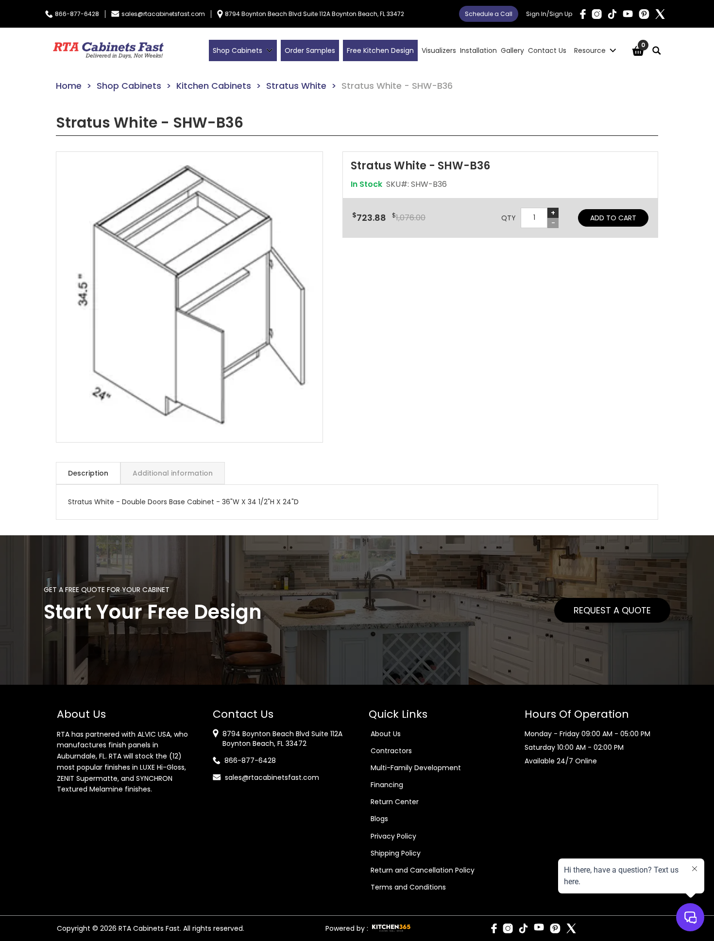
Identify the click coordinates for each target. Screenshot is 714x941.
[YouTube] (628, 13)
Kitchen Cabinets (213, 86)
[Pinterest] (644, 14)
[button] (189, 297)
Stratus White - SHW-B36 (397, 86)
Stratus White (296, 86)
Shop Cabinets (129, 86)
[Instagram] (597, 14)
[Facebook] (583, 14)
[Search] (656, 50)
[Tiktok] (612, 14)
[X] (660, 14)
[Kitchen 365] (391, 928)
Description (88, 473)
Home (69, 86)
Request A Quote (612, 610)
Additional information (173, 473)
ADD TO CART (613, 218)
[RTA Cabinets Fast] (108, 50)
